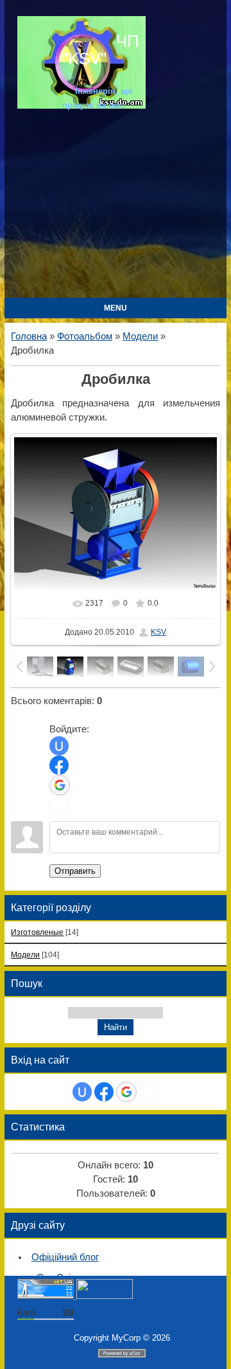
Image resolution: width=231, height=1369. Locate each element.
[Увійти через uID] (59, 746)
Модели (140, 336)
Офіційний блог (65, 1257)
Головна (29, 336)
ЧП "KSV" (100, 50)
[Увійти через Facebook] (59, 765)
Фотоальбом (84, 336)
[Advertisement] (115, 207)
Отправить (75, 871)
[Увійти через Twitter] (59, 805)
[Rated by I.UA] (104, 1296)
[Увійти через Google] (59, 785)
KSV (158, 632)
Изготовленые (37, 932)
